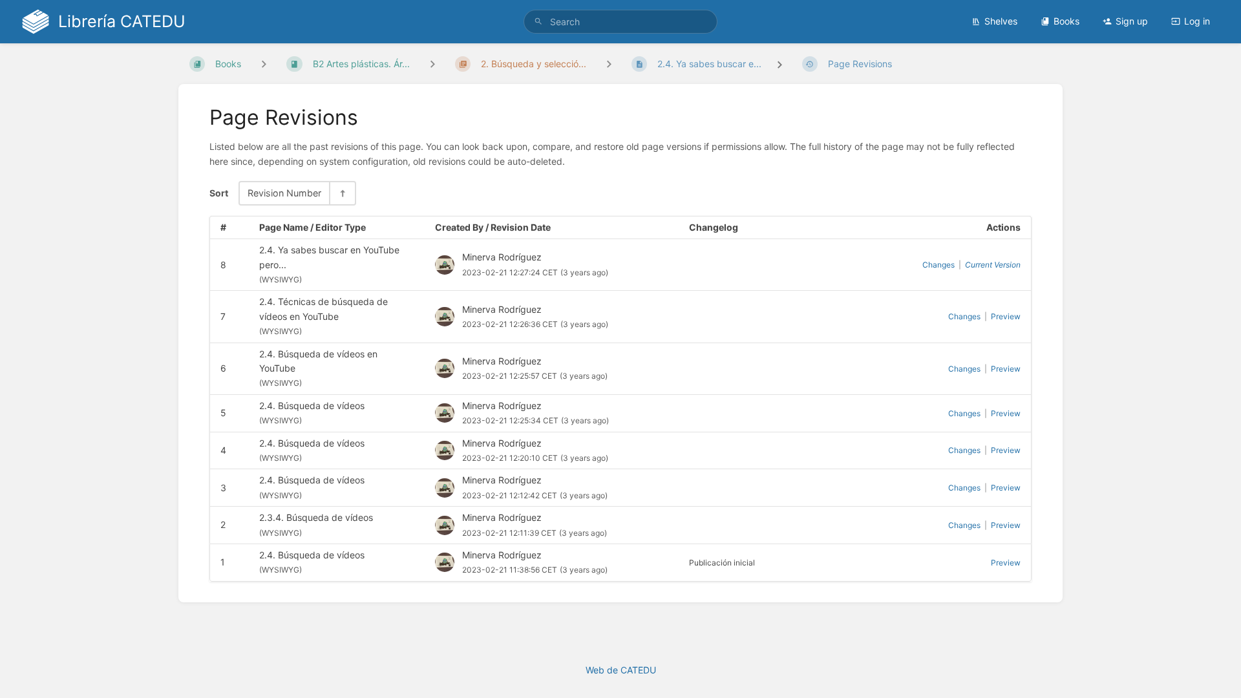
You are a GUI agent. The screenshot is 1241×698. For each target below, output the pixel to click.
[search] (620, 22)
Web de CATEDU (621, 669)
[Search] (538, 21)
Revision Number (284, 192)
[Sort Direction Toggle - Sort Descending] (342, 193)
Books (1066, 21)
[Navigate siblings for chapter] (432, 64)
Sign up (1132, 21)
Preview (1006, 316)
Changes (938, 265)
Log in (1197, 21)
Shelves (1000, 21)
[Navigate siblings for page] (608, 64)
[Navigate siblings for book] (263, 64)
